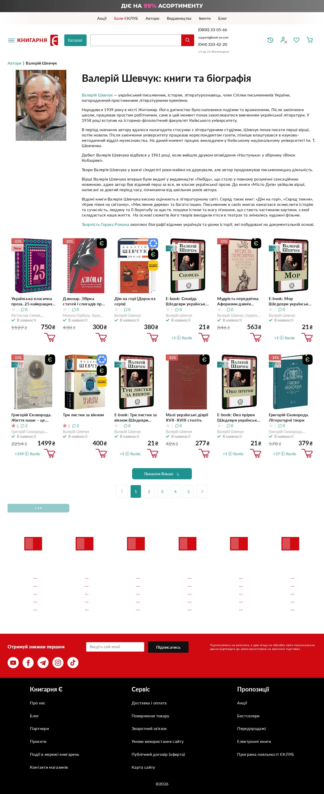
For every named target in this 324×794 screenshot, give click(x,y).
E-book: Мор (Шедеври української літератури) (290, 301)
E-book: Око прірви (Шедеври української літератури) (238, 417)
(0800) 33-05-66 (213, 29)
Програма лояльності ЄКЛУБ (265, 754)
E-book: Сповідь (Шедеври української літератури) (187, 301)
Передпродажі (251, 728)
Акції (242, 702)
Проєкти (38, 741)
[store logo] (38, 40)
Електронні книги (254, 741)
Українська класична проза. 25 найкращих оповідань (31, 301)
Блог (34, 715)
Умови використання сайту (158, 741)
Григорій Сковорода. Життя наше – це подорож (31, 417)
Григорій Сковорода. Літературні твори (289, 417)
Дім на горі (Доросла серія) (134, 301)
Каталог (75, 40)
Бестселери (248, 715)
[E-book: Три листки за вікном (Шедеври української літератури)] (136, 381)
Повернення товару (150, 715)
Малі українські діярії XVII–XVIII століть (187, 417)
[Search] (187, 40)
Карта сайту (143, 767)
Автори (14, 63)
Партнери (39, 728)
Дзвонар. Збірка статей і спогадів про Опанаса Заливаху (83, 301)
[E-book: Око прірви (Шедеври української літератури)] (239, 381)
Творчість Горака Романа (105, 224)
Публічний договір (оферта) (158, 754)
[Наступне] (202, 491)
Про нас (37, 702)
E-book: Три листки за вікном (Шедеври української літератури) (135, 417)
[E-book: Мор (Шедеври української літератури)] (291, 265)
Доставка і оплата (149, 702)
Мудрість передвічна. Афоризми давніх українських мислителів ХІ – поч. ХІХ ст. (238, 301)
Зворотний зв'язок (149, 728)
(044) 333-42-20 (212, 44)
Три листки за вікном (83, 414)
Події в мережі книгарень (54, 754)
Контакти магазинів (49, 767)
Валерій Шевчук (97, 94)
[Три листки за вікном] (85, 381)
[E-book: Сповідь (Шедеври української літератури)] (188, 265)
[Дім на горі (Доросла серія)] (136, 265)
